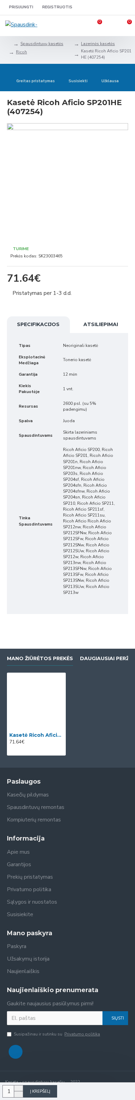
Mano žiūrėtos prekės (40, 659)
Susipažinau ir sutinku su (57, 1034)
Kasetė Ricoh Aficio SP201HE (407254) (36, 735)
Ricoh (21, 52)
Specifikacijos (38, 324)
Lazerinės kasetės (98, 43)
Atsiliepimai (100, 324)
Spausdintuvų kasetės (41, 43)
